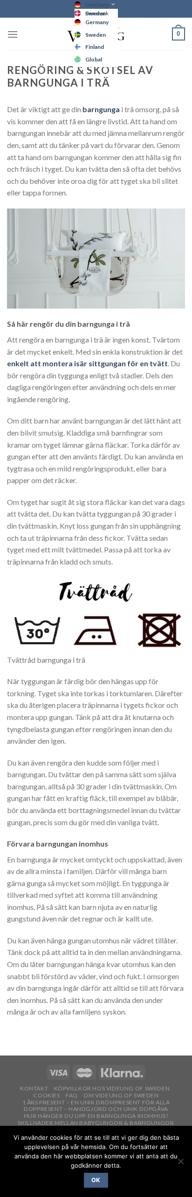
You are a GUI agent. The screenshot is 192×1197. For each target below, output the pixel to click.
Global (93, 59)
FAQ (72, 1095)
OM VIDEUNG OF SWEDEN (120, 1095)
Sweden (95, 34)
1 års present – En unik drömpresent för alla (96, 1102)
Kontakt (34, 1088)
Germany (97, 4)
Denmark (97, 13)
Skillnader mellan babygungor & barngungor (96, 1122)
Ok (96, 1180)
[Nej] (180, 1164)
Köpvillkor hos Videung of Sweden (112, 1088)
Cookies (46, 1095)
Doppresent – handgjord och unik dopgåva (96, 1108)
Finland (94, 46)
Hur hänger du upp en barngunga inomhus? (96, 1115)
